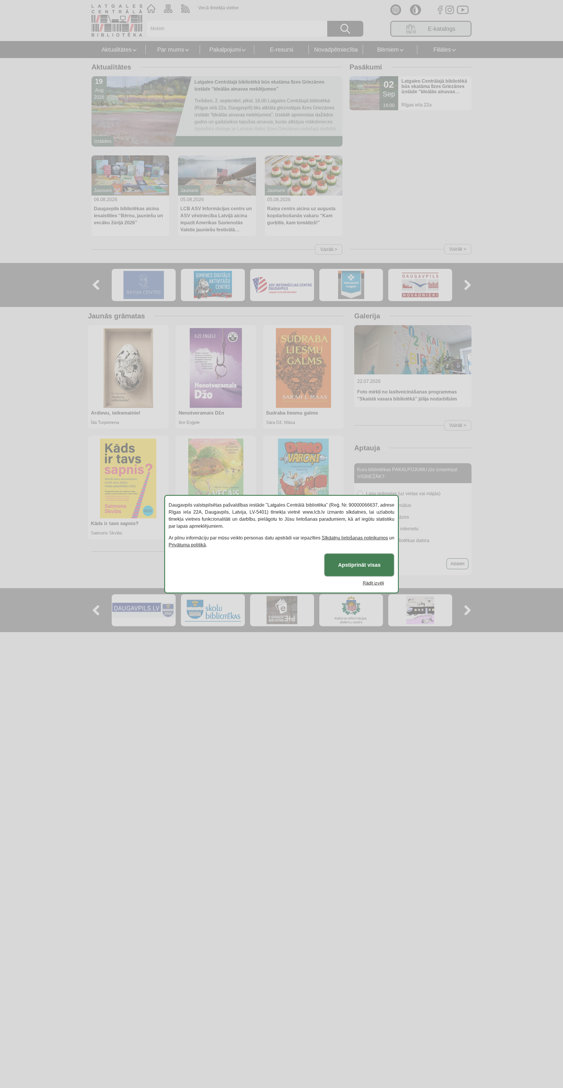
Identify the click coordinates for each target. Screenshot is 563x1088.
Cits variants (379, 552)
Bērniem (388, 49)
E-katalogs (441, 29)
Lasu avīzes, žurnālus (388, 505)
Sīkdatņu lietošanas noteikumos (355, 537)
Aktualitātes (116, 49)
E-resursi (281, 49)
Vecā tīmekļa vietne (218, 7)
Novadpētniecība (336, 49)
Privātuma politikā (187, 544)
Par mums (170, 49)
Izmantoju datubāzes (387, 517)
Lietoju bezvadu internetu (392, 528)
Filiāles (442, 49)
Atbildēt (457, 563)
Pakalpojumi (225, 49)
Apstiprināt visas (359, 565)
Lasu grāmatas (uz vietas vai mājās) (403, 493)
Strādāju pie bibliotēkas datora (397, 540)
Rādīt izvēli (373, 583)
